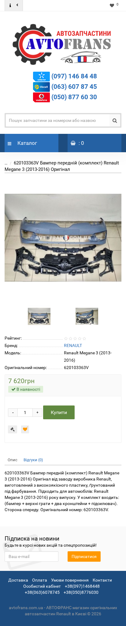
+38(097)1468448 (82, 586)
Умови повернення (70, 580)
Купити (59, 412)
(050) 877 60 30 (74, 97)
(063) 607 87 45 (74, 86)
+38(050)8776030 (81, 592)
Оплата (39, 580)
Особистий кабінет (42, 586)
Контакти (102, 580)
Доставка (18, 580)
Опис (12, 460)
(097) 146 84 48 (74, 76)
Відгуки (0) (33, 460)
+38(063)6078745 (42, 592)
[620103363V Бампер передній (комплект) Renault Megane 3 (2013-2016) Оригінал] (63, 237)
